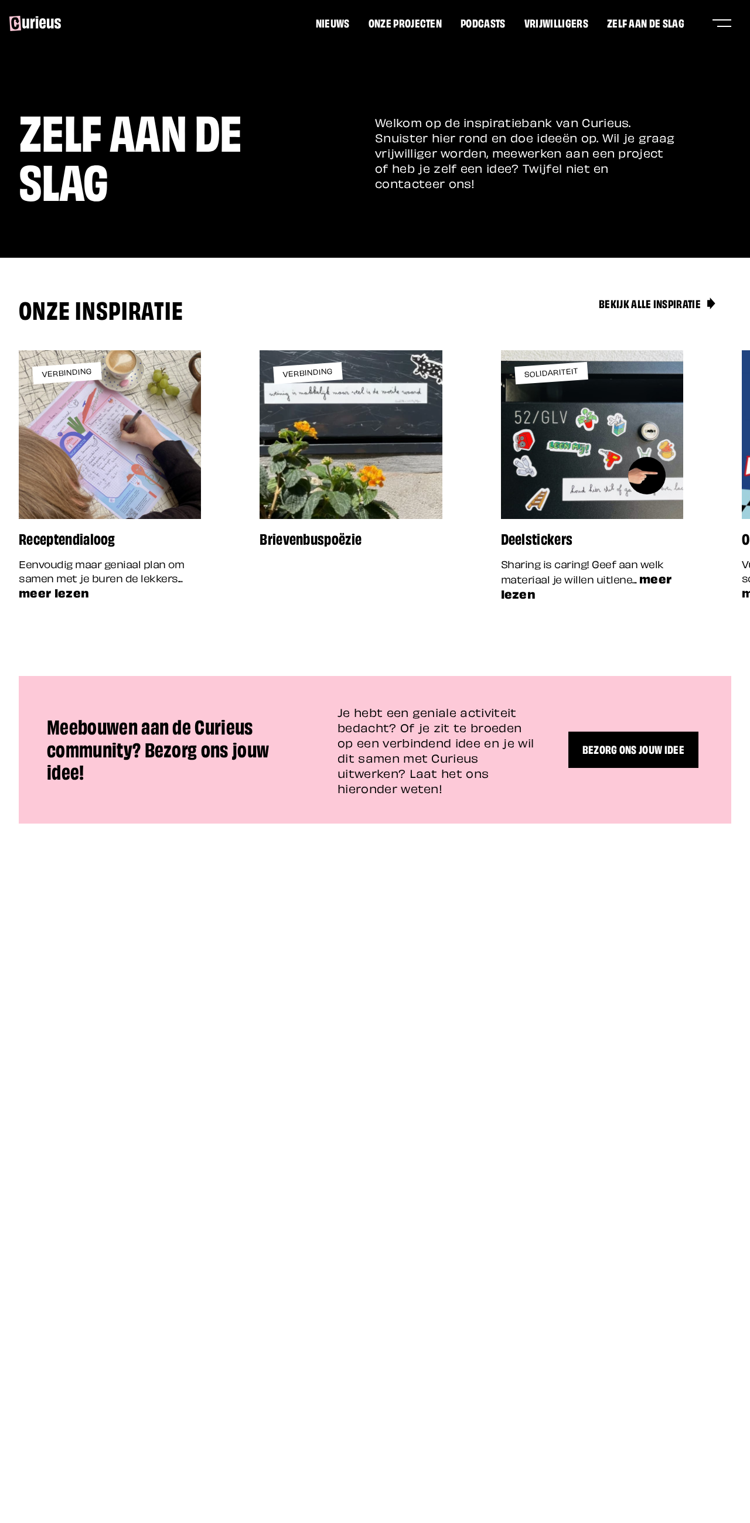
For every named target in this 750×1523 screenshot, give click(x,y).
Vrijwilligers (556, 22)
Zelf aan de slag (645, 22)
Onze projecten (405, 22)
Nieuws (333, 22)
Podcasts (483, 22)
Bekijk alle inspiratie (650, 303)
